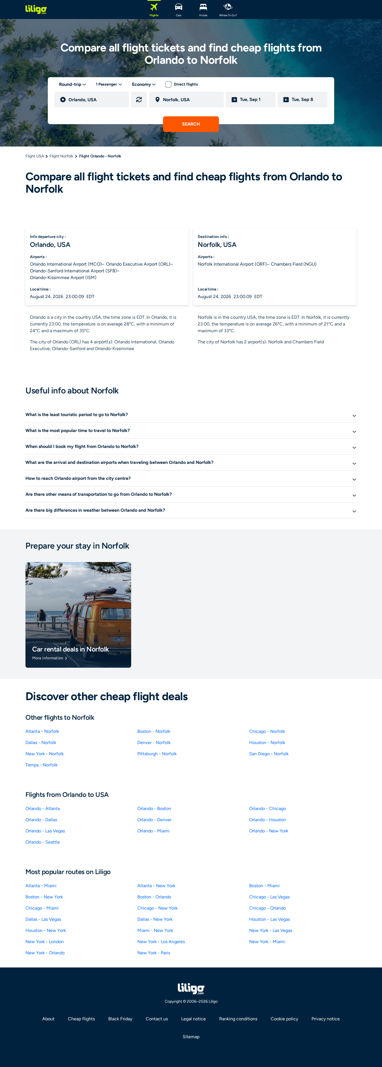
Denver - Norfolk (154, 742)
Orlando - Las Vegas (45, 831)
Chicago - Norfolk (267, 731)
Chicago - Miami (42, 908)
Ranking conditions (238, 1018)
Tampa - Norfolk (41, 765)
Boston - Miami (264, 885)
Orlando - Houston (267, 819)
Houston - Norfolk (267, 742)
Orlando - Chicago (267, 808)
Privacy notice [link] (326, 1018)
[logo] (36, 9)
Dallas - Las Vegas (43, 919)
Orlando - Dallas (41, 819)
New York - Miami (267, 941)
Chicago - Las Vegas (269, 897)
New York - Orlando (45, 952)
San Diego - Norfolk (269, 753)
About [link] (48, 1018)
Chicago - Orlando (267, 908)
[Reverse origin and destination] (139, 99)
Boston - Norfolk (153, 731)
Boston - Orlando (154, 897)
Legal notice (193, 1018)
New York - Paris (153, 952)
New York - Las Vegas (270, 930)
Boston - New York (44, 897)
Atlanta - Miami (40, 885)
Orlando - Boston (154, 808)
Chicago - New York (157, 908)
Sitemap (191, 1036)
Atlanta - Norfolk (42, 731)
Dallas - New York (155, 919)
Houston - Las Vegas (269, 919)
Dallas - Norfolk (40, 742)
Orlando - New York (268, 831)
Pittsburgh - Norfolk (157, 753)
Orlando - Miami (153, 831)
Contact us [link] (157, 1018)
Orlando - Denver (154, 819)
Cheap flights (81, 1018)
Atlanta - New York (156, 885)
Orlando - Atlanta (42, 808)
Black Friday (120, 1018)
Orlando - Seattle (42, 842)
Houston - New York (45, 930)
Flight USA (34, 156)
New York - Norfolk (44, 753)
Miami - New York (155, 930)
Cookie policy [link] (284, 1018)
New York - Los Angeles (161, 941)
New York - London (44, 941)
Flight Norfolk (61, 156)
